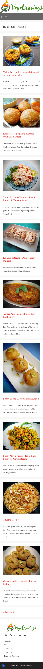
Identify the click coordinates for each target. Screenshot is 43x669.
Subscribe (7, 641)
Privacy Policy (9, 652)
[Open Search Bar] (2, 17)
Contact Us (8, 648)
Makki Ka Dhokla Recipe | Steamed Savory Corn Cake (21, 73)
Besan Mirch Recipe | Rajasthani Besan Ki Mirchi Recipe (19, 457)
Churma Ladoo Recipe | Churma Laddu (19, 582)
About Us (7, 645)
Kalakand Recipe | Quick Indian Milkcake (19, 259)
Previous (7, 612)
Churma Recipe (11, 519)
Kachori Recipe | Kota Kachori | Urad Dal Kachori (19, 135)
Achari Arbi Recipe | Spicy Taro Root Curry (19, 315)
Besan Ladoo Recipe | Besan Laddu (21, 398)
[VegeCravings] (21, 7)
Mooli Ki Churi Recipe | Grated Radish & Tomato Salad (19, 199)
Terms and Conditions (12, 656)
